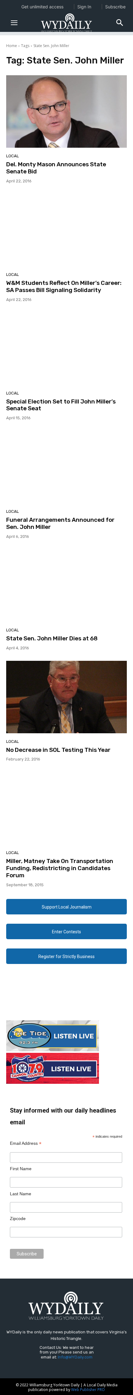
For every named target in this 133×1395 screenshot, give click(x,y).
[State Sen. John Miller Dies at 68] (66, 585)
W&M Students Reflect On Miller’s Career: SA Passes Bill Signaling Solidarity (64, 286)
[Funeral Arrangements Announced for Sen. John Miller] (66, 467)
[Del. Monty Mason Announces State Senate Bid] (66, 111)
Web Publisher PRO (88, 1389)
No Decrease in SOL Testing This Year (58, 749)
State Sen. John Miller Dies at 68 (52, 638)
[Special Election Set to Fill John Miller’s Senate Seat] (66, 348)
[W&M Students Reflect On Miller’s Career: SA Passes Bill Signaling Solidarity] (66, 230)
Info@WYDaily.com (75, 1357)
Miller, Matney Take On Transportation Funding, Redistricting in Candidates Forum (59, 868)
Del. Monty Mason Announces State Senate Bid (56, 168)
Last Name (20, 1193)
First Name (21, 1168)
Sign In (84, 6)
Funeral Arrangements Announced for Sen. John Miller (60, 523)
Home (11, 45)
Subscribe (115, 6)
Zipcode (18, 1218)
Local (12, 156)
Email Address (25, 1143)
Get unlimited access (42, 6)
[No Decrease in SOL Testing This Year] (66, 697)
